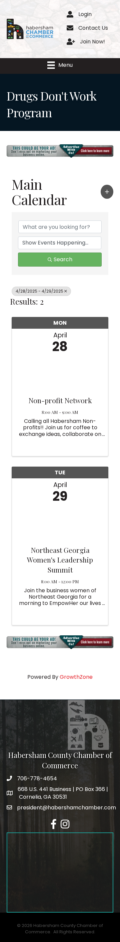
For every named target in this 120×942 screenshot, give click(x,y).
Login (85, 14)
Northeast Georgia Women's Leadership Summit (60, 559)
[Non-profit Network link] (60, 373)
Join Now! (92, 41)
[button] (107, 192)
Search (63, 259)
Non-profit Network (60, 400)
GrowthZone (76, 677)
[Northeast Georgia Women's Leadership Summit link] (60, 522)
